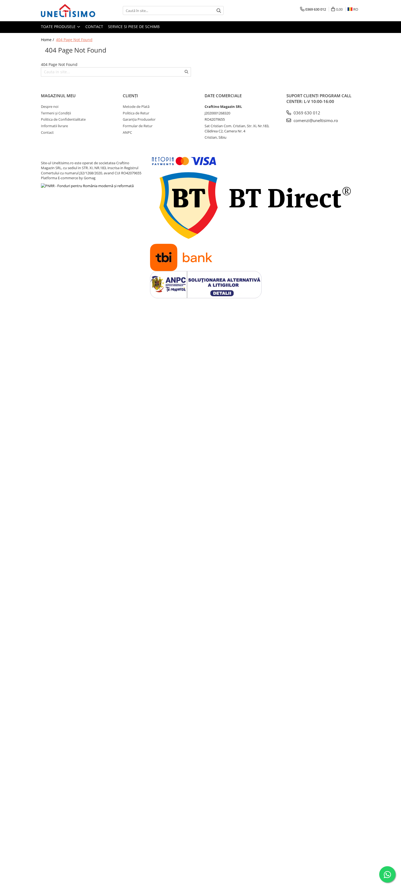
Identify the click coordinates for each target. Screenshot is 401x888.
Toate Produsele (59, 26)
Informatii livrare (54, 125)
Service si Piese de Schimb (134, 26)
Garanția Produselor (139, 119)
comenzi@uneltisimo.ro (315, 120)
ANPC (127, 132)
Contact (94, 26)
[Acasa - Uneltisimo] (68, 10)
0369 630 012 (306, 112)
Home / (48, 39)
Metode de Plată (136, 106)
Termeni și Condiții (56, 113)
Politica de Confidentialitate (63, 119)
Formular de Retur (137, 125)
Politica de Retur (136, 113)
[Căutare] (219, 10)
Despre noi (49, 106)
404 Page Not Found (74, 39)
